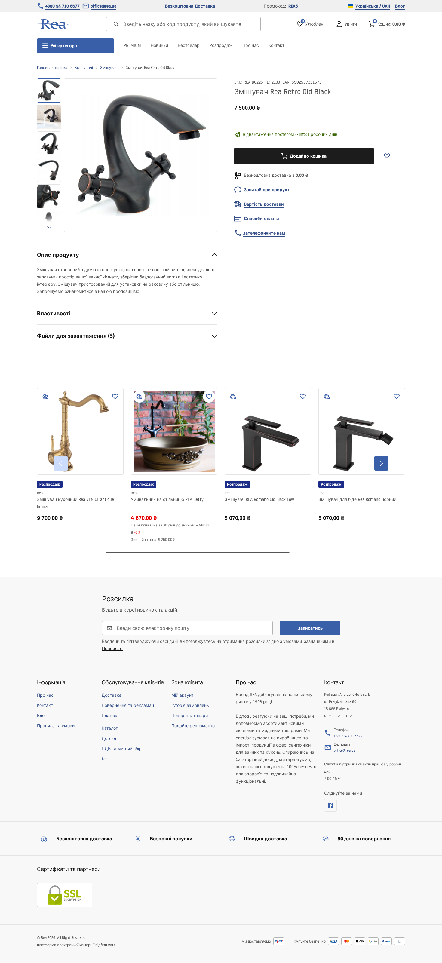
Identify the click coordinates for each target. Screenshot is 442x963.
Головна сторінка (52, 67)
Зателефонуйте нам (264, 233)
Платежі (110, 715)
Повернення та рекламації (129, 705)
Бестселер (189, 45)
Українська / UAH (372, 6)
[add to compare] (45, 397)
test (105, 759)
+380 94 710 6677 (62, 6)
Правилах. (112, 648)
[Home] (53, 24)
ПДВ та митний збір (122, 748)
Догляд (109, 738)
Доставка (111, 695)
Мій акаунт (182, 695)
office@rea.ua (103, 6)
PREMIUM (132, 45)
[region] (49, 155)
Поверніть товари (189, 715)
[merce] (108, 945)
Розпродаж (221, 45)
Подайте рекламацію (193, 725)
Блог (400, 6)
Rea (40, 493)
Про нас (250, 45)
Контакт (276, 45)
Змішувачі (84, 67)
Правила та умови (56, 725)
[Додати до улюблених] (115, 397)
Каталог (110, 728)
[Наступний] (381, 463)
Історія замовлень (190, 705)
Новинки (159, 45)
